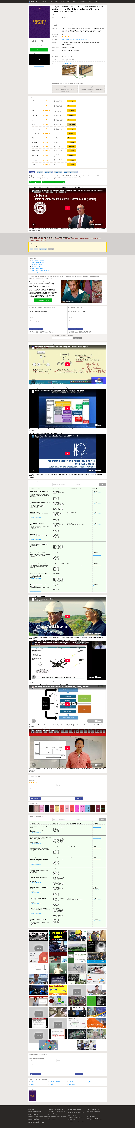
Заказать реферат (35, 182)
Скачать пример (59, 182)
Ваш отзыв (32, 780)
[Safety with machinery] (72, 808)
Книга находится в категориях (40, 272)
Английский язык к (52, 1119)
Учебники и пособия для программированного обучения (36, 1121)
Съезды (71, 1081)
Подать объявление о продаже (77, 311)
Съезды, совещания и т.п (56, 1083)
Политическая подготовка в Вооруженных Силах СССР (34, 1118)
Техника (52, 1084)
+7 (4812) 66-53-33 (97, 512)
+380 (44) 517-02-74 (97, 491)
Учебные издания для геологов (55, 1109)
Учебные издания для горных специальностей (74, 1110)
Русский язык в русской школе (55, 1118)
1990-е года (34, 1083)
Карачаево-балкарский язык (93, 1111)
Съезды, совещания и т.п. (56, 1081)
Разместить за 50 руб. (36, 329)
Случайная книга (82, 1)
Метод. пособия (71, 1119)
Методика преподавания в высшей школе (38, 1116)
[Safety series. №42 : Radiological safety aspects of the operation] (62, 808)
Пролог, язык (31, 1109)
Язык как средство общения (34, 1111)
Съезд (89, 1081)
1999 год (33, 1081)
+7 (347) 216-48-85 (97, 563)
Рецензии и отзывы (37, 264)
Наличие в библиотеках (38, 262)
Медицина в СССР (72, 1115)
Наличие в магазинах (37, 268)
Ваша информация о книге (36, 1058)
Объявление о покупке (38, 260)
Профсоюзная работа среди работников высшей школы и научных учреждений (57, 1115)
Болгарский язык (91, 1113)
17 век (51, 1)
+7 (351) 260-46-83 (97, 552)
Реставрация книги (67, 63)
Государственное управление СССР (76, 1121)
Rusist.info (34, 1)
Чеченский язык (91, 1116)
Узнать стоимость (48, 182)
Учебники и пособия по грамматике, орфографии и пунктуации (76, 1113)
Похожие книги (36, 266)
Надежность (72, 1084)
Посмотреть (71, 101)
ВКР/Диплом (76, 39)
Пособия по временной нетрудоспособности (34, 1113)
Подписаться (77, 338)
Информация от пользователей (40, 270)
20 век (68, 1)
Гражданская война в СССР (93, 1109)
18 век (57, 1)
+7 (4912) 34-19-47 (97, 523)
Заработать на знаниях (70, 172)
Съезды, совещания (93, 1083)
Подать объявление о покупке (38, 311)
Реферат (64, 39)
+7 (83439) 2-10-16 (97, 584)
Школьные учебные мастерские (55, 1113)
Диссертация (83, 39)
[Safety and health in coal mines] (77, 808)
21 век (74, 1)
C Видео (97, 1)
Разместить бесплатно (75, 329)
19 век (62, 1)
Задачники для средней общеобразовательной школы (94, 1119)
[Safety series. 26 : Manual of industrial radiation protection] (92, 808)
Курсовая (69, 39)
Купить (39, 49)
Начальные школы (91, 1114)
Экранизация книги (39, 66)
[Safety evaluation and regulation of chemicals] (31, 808)
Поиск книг (44, 1)
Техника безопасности (75, 1083)
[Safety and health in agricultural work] (103, 808)
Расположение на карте (35, 497)
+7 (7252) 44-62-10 (97, 502)
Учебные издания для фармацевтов (56, 1111)
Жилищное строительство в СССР (75, 1117)
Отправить (79, 798)
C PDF (91, 1)
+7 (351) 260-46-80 (97, 553)
